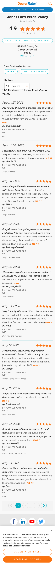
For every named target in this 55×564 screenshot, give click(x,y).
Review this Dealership (28, 9)
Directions (27, 56)
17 (36, 505)
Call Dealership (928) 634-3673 (27, 41)
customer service (34, 72)
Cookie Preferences (27, 552)
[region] (27, 545)
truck (11, 72)
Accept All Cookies (27, 559)
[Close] (51, 530)
